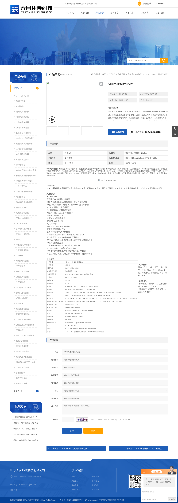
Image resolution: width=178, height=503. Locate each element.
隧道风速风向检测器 (24, 357)
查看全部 (18, 391)
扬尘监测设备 (21, 223)
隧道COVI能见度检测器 (25, 362)
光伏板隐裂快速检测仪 (25, 325)
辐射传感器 (20, 101)
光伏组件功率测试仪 (24, 181)
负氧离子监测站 (22, 367)
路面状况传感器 (22, 351)
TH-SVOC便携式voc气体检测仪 (148, 449)
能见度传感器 (21, 378)
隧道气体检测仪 (22, 112)
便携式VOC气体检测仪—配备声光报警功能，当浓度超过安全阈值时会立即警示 (26, 429)
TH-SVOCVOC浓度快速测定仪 (73, 449)
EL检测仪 (20, 106)
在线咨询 (120, 132)
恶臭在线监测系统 (23, 234)
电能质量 (19, 303)
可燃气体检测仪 (22, 117)
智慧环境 (18, 88)
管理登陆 (120, 500)
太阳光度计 (20, 255)
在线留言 (144, 13)
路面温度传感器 (22, 128)
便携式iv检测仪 (22, 298)
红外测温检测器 (22, 154)
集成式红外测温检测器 (25, 138)
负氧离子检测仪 (22, 213)
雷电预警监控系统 (23, 287)
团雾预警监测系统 (23, 314)
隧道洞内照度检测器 (24, 202)
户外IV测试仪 (21, 186)
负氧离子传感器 (22, 122)
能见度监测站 (21, 383)
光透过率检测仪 (22, 271)
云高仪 (19, 239)
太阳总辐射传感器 (23, 319)
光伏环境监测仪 (22, 250)
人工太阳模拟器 (22, 96)
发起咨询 (172, 499)
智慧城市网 (111, 500)
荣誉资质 (95, 485)
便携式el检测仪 (22, 341)
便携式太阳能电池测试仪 (26, 176)
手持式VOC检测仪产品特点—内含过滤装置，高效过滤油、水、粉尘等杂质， (26, 417)
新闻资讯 (95, 481)
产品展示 (74, 481)
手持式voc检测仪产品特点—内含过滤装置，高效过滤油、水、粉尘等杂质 (26, 440)
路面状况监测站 (22, 346)
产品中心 (100, 13)
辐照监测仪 (20, 197)
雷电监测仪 (20, 165)
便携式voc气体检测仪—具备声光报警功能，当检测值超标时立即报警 (26, 423)
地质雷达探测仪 (22, 261)
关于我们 (85, 13)
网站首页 (70, 13)
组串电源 (19, 330)
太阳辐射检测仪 (22, 293)
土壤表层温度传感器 (24, 149)
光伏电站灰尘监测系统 (25, 335)
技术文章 (129, 13)
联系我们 (159, 13)
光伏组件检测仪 (22, 277)
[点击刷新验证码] (82, 419)
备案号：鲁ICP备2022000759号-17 (73, 500)
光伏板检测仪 (21, 208)
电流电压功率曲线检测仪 (26, 170)
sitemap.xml (92, 500)
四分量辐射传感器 (23, 133)
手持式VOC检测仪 (23, 245)
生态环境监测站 (22, 160)
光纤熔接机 (20, 282)
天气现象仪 (20, 266)
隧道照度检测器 (22, 309)
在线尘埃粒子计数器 (24, 192)
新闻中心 (114, 13)
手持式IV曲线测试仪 (24, 218)
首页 (104, 74)
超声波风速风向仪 (23, 229)
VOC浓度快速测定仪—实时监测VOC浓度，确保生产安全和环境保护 (26, 434)
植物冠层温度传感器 (24, 144)
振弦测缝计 (20, 373)
